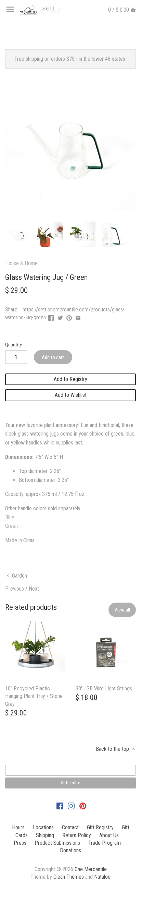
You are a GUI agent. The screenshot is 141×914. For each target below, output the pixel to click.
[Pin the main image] (69, 316)
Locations (43, 827)
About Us (109, 835)
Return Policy (76, 835)
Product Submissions (57, 843)
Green (11, 526)
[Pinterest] (82, 805)
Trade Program (104, 843)
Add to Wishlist (71, 395)
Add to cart (53, 357)
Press (20, 843)
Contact (70, 827)
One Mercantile (91, 869)
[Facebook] (59, 805)
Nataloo (102, 877)
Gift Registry (100, 827)
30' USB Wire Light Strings (104, 688)
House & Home (21, 263)
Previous (14, 588)
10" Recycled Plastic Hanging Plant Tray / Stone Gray (34, 696)
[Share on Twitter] (60, 316)
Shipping (45, 835)
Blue (9, 517)
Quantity (13, 345)
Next (34, 588)
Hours (18, 827)
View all (122, 610)
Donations (70, 850)
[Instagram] (71, 805)
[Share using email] (78, 316)
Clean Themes (68, 877)
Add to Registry (70, 379)
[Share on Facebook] (51, 316)
